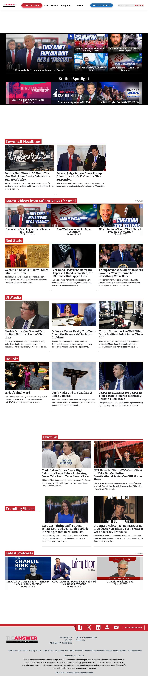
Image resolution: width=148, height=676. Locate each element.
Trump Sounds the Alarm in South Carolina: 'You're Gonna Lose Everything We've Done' (121, 273)
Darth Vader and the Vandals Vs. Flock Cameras (72, 394)
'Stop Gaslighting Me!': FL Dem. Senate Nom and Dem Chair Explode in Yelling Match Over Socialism (65, 528)
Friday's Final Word (17, 392)
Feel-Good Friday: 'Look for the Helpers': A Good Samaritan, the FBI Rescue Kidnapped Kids (72, 273)
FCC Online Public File (74, 650)
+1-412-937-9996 (89, 637)
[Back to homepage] (9, 5)
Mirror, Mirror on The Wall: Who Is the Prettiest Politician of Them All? (121, 334)
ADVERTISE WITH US (101, 5)
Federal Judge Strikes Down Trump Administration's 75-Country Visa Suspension (79, 176)
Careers (81, 656)
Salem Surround (70, 656)
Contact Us (80, 640)
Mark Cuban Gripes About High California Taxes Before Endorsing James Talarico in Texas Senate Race (65, 473)
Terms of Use (47, 650)
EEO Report (59, 650)
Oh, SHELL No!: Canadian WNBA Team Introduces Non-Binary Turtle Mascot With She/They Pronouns (118, 528)
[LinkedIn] (98, 627)
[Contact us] (116, 627)
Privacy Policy (35, 650)
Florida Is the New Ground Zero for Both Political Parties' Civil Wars (25, 334)
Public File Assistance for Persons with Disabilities (105, 650)
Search (140, 5)
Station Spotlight (74, 78)
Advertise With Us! (133, 627)
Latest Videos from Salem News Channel (41, 201)
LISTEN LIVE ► (32, 5)
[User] (107, 627)
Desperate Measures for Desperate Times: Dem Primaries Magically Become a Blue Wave (120, 395)
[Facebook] (80, 627)
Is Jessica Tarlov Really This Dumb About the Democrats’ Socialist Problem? (74, 334)
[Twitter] (89, 627)
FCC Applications (135, 650)
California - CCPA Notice (18, 650)
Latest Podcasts (19, 553)
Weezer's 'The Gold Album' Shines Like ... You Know (26, 271)
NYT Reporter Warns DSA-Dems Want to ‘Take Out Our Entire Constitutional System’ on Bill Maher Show (118, 475)
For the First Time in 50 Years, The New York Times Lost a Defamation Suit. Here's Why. (27, 176)
